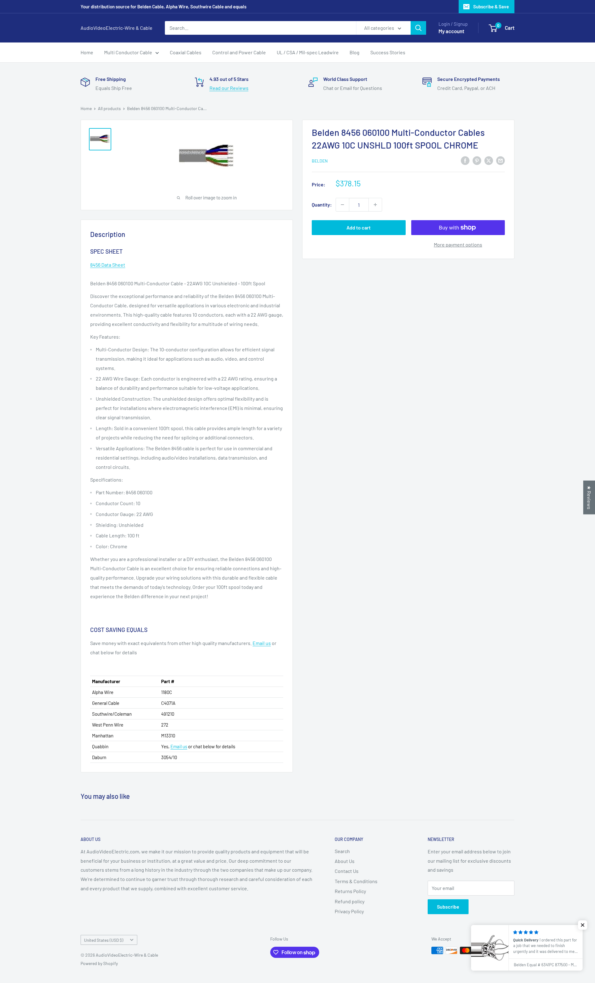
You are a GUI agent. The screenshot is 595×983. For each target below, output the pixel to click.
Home (87, 52)
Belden (320, 160)
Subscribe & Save (491, 6)
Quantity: (322, 204)
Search (342, 851)
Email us (262, 643)
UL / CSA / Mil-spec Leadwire (308, 52)
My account (451, 31)
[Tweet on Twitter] (488, 160)
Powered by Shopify (99, 963)
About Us (345, 861)
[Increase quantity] (375, 204)
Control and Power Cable (239, 52)
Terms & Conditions (356, 881)
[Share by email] (500, 160)
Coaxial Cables (185, 52)
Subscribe (448, 907)
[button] (582, 925)
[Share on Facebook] (465, 160)
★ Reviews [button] (589, 497)
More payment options (458, 244)
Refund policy (349, 901)
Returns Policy (350, 891)
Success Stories (387, 52)
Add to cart (358, 227)
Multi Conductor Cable (128, 52)
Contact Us (347, 871)
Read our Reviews (229, 88)
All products (109, 108)
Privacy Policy (349, 911)
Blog (354, 52)
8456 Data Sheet (107, 265)
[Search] (418, 28)
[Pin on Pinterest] (477, 160)
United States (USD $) (103, 940)
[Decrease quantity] (342, 204)
